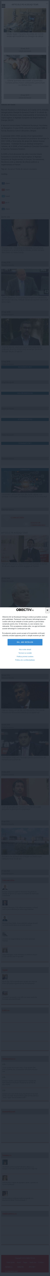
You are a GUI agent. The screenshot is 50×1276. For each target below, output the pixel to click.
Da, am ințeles (25, 642)
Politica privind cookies (25, 656)
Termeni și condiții (25, 653)
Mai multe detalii (25, 649)
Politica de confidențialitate (25, 660)
